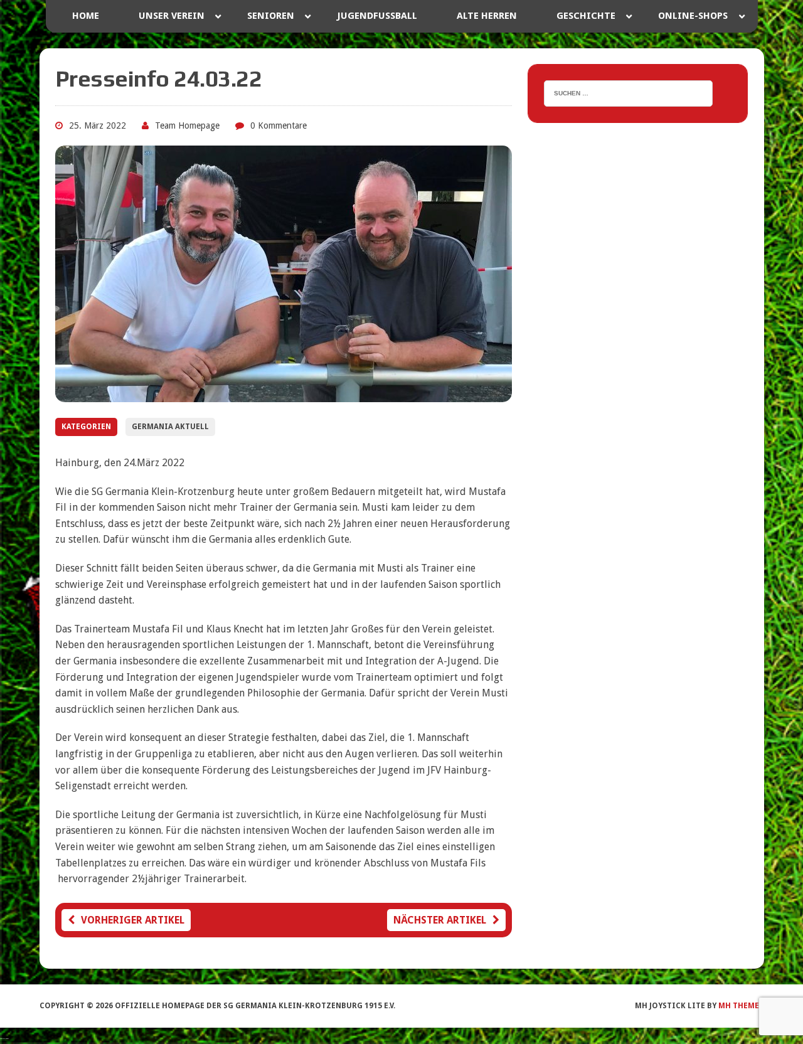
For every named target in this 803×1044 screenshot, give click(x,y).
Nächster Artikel (439, 920)
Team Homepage (187, 125)
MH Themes (740, 1005)
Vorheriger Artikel (132, 920)
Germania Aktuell (170, 426)
